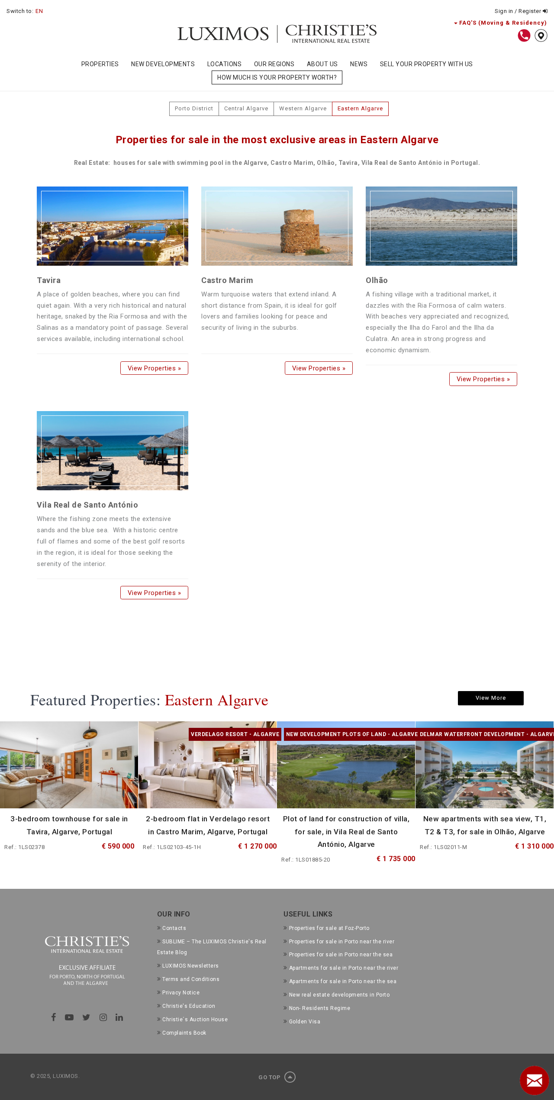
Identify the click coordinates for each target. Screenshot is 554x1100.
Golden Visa (304, 1022)
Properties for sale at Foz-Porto (329, 928)
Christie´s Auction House (195, 1019)
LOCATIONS (224, 64)
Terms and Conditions (190, 979)
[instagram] (103, 1017)
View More (491, 698)
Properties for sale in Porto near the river (341, 942)
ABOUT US (322, 64)
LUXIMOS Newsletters (190, 966)
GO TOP (270, 1077)
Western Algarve (303, 108)
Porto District (194, 108)
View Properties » (154, 368)
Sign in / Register (519, 11)
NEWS (358, 64)
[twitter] (86, 1017)
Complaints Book (184, 1033)
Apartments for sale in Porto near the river (343, 968)
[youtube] (69, 1017)
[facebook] (53, 1017)
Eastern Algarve (360, 108)
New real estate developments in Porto (339, 995)
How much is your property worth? (277, 77)
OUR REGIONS (274, 64)
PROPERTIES (100, 64)
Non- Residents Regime (319, 1008)
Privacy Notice (181, 993)
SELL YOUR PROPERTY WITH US (426, 64)
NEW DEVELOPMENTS (163, 64)
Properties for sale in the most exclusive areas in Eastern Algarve (277, 140)
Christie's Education (188, 1006)
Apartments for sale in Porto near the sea (342, 981)
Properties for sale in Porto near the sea (341, 955)
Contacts (174, 928)
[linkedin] (119, 1017)
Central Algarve (246, 108)
